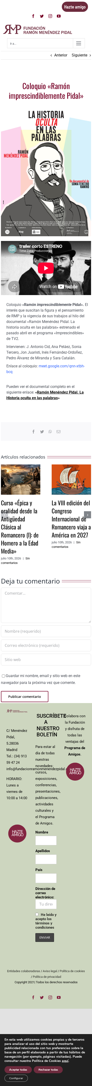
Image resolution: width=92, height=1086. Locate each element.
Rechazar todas (48, 1070)
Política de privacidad (47, 977)
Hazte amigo (75, 6)
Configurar (16, 1078)
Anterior (60, 55)
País (38, 870)
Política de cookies (72, 971)
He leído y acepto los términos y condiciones (46, 921)
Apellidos (42, 851)
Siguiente (79, 55)
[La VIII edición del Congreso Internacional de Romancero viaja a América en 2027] (71, 466)
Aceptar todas (18, 1070)
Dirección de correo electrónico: (45, 893)
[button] (4, 514)
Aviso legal (50, 971)
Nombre (41, 832)
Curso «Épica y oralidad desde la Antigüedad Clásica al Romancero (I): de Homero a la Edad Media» (20, 526)
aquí (65, 1061)
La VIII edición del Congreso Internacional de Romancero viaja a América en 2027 (71, 518)
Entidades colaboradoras (23, 971)
